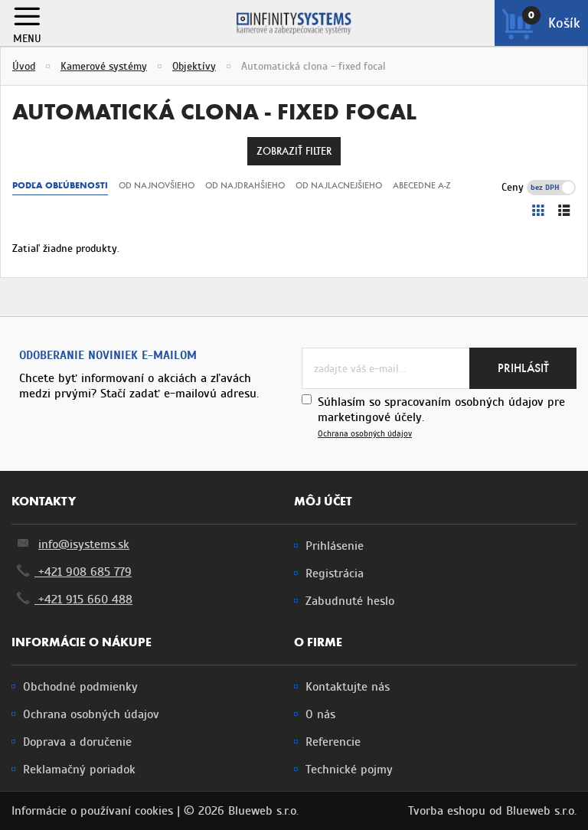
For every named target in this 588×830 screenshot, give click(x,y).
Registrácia (334, 573)
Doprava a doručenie (77, 742)
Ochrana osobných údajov (365, 434)
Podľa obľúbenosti (60, 185)
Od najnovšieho (156, 185)
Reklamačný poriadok (79, 769)
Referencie (333, 742)
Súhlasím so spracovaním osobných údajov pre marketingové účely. (441, 416)
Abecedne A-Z (422, 185)
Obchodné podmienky (80, 686)
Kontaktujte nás (347, 686)
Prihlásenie (334, 546)
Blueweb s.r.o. (541, 811)
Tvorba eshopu (446, 811)
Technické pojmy (349, 769)
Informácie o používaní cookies (92, 811)
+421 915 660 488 (83, 599)
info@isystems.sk (83, 544)
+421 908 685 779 (83, 572)
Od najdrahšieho (245, 185)
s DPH (561, 187)
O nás (320, 714)
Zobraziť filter (294, 151)
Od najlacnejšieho (339, 185)
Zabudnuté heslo (349, 601)
